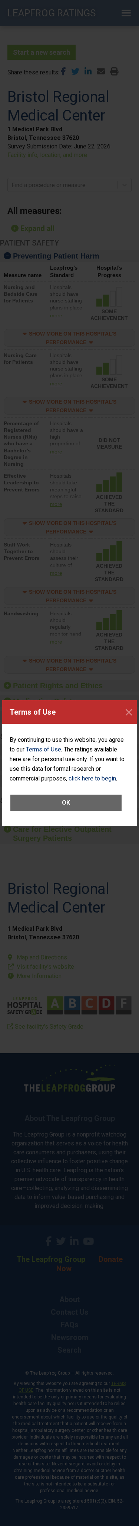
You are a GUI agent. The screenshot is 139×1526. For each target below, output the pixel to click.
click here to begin (92, 778)
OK (66, 802)
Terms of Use (43, 749)
